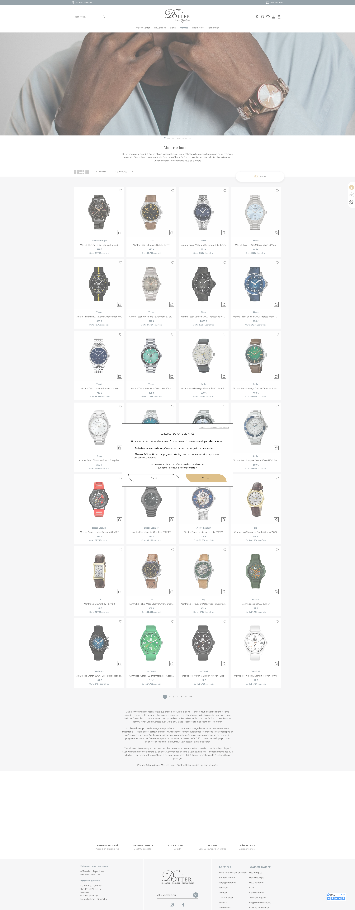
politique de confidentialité (182, 467)
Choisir (154, 478)
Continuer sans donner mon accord (214, 427)
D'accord (206, 478)
